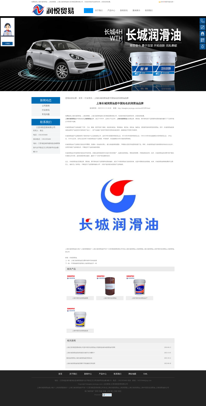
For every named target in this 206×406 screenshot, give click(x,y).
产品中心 (111, 10)
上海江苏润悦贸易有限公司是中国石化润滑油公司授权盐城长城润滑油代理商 (91, 347)
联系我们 (149, 10)
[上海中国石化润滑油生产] (139, 285)
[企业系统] (107, 395)
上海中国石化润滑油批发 (80, 331)
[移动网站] (203, 40)
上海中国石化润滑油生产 (139, 298)
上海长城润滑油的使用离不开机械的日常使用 (81, 363)
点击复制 (106, 384)
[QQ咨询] (203, 34)
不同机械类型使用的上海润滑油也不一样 (84, 263)
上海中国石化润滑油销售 (80, 298)
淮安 (116, 391)
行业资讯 (46, 110)
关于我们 (99, 10)
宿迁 (119, 391)
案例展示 (136, 10)
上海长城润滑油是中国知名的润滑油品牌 (111, 98)
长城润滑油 (73, 257)
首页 (88, 10)
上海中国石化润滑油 (109, 298)
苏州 (96, 391)
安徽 (104, 391)
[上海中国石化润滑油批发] (80, 318)
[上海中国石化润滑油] (110, 285)
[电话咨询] (203, 21)
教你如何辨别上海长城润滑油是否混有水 (79, 358)
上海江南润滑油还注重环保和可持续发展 (84, 260)
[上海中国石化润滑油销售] (80, 285)
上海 (108, 391)
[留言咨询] (203, 27)
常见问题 (46, 114)
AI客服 (7, 43)
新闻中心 (88, 374)
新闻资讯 (124, 10)
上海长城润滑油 (42, 2)
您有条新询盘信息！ (168, 2)
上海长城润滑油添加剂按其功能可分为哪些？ (81, 353)
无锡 (100, 391)
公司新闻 (46, 106)
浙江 (112, 391)
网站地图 (132, 374)
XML (145, 374)
